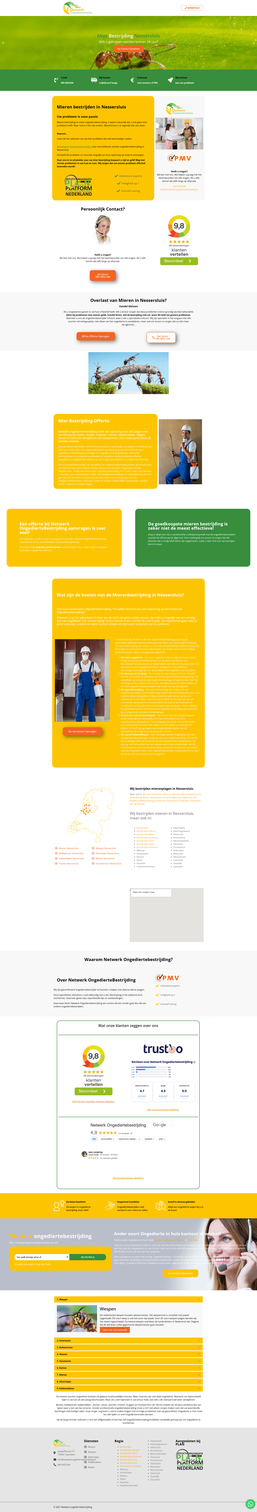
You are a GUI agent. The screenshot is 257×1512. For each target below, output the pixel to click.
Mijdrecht (187, 797)
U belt (64, 77)
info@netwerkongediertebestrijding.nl (179, 189)
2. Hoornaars (64, 1340)
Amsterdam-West (145, 834)
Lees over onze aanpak (114, 1329)
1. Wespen (62, 1299)
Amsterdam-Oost (145, 840)
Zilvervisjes (193, 1240)
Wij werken (181, 77)
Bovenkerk (172, 800)
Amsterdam (142, 827)
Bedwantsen (169, 1240)
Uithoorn (166, 794)
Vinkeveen (184, 800)
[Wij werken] (170, 80)
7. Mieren (62, 1374)
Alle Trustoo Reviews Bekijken (163, 1109)
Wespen (158, 1240)
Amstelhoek (136, 797)
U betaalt (142, 77)
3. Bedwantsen (65, 1347)
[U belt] (56, 80)
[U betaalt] (132, 80)
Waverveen (156, 797)
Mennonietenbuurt (191, 794)
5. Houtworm (64, 1361)
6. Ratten (62, 1367)
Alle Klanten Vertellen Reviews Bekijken (93, 1101)
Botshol (176, 794)
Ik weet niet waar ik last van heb (32, 1264)
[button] (3, 42)
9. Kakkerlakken (65, 1388)
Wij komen (104, 77)
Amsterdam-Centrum (147, 847)
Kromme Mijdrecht (172, 797)
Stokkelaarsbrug (146, 800)
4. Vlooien (62, 1354)
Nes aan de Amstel (151, 794)
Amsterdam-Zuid (145, 844)
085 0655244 (179, 186)
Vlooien (181, 1240)
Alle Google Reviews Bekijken (128, 1178)
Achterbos (160, 800)
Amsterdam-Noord (146, 831)
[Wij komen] (94, 80)
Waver (146, 797)
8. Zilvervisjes (64, 1381)
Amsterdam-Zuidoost (147, 837)
